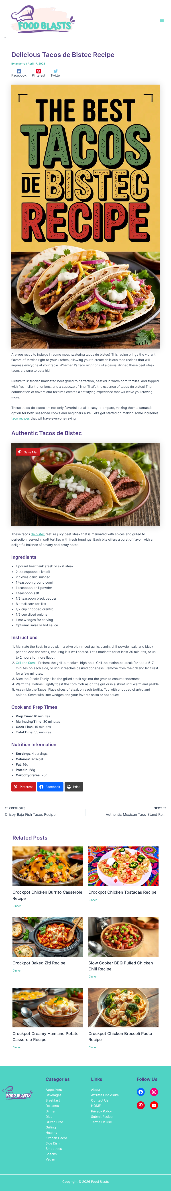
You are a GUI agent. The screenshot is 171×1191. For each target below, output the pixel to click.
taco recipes (20, 418)
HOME (96, 1106)
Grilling (51, 1127)
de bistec (38, 534)
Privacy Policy (101, 1111)
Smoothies (54, 1149)
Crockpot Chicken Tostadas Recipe (122, 892)
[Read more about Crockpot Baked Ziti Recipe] (47, 937)
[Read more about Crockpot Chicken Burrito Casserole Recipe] (47, 866)
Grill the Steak (26, 663)
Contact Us (99, 1100)
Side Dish (53, 1143)
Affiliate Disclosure (105, 1095)
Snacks (51, 1154)
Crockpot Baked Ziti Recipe (38, 962)
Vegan (50, 1159)
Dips (49, 1117)
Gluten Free (54, 1122)
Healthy (51, 1133)
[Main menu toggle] (162, 20)
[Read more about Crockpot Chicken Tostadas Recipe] (123, 866)
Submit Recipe (101, 1117)
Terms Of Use (101, 1122)
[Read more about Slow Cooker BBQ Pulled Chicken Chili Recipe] (123, 937)
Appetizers (54, 1090)
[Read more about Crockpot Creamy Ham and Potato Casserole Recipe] (47, 1007)
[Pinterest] (141, 1105)
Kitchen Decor (56, 1138)
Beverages (53, 1095)
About (95, 1090)
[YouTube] (154, 1105)
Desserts (52, 1106)
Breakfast (53, 1100)
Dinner (16, 906)
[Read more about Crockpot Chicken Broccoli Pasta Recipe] (123, 1007)
